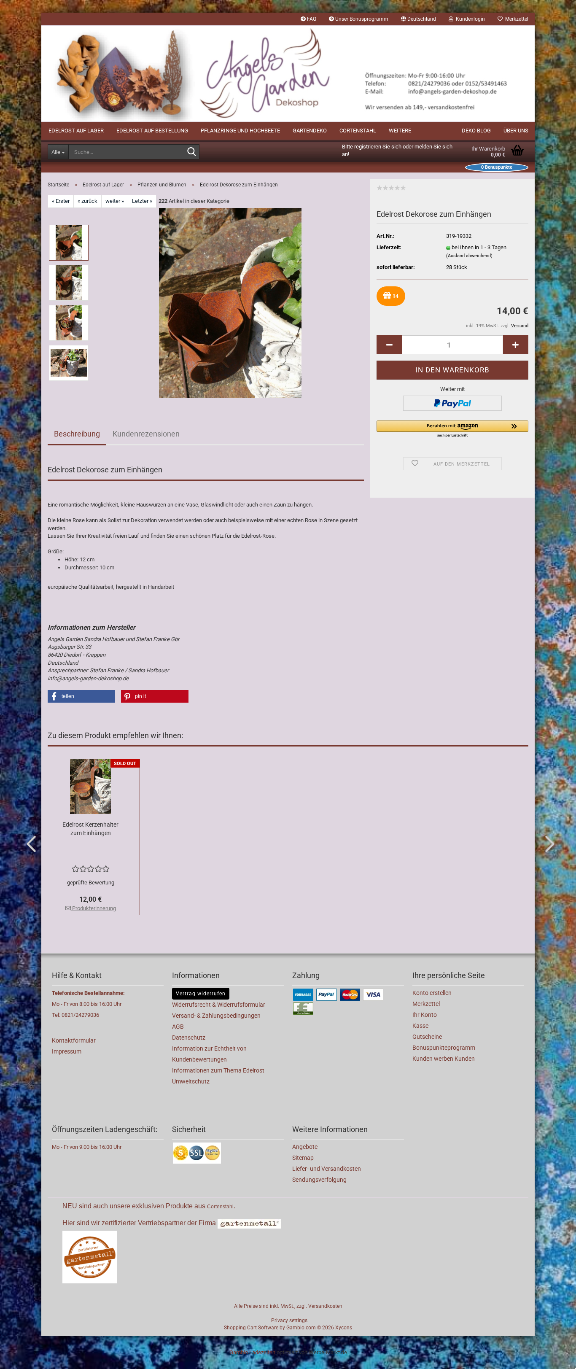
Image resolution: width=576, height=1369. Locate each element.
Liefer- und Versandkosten (326, 1168)
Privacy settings (289, 1320)
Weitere (400, 130)
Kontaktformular (74, 1040)
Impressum (66, 1051)
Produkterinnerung (93, 908)
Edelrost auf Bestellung (152, 130)
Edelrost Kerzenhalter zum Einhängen (90, 828)
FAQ (311, 19)
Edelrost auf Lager (76, 130)
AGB (178, 1026)
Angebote (305, 1146)
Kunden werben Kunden (443, 1058)
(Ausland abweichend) (469, 256)
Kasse (420, 1025)
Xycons (343, 1328)
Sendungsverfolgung (319, 1179)
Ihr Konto (424, 1014)
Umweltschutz (191, 1081)
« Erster (61, 201)
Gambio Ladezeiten (252, 1352)
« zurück (87, 201)
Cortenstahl (357, 130)
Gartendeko (310, 130)
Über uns (515, 130)
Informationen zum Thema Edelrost (218, 1070)
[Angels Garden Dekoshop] (288, 73)
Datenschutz (188, 1037)
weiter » (114, 201)
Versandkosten (325, 1306)
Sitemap (303, 1157)
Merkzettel (515, 19)
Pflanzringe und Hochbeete (240, 130)
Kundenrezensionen (146, 433)
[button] (418, 19)
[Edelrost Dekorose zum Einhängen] (230, 302)
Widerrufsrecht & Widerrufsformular (218, 1004)
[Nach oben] (552, 1356)
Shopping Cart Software (251, 1328)
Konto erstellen (432, 992)
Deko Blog (476, 130)
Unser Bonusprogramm (361, 19)
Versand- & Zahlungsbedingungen (216, 1015)
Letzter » (142, 201)
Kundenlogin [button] (469, 19)
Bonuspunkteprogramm (443, 1047)
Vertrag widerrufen (201, 994)
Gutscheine (427, 1036)
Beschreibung (77, 433)
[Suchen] (191, 152)
